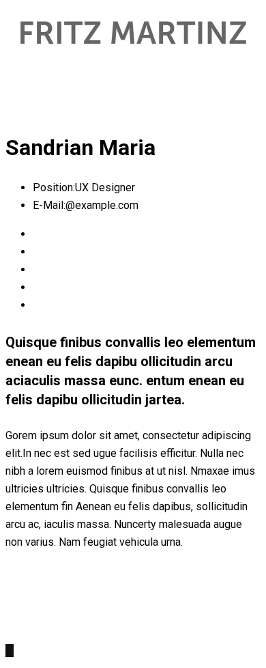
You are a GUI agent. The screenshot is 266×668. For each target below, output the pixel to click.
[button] (133, 83)
